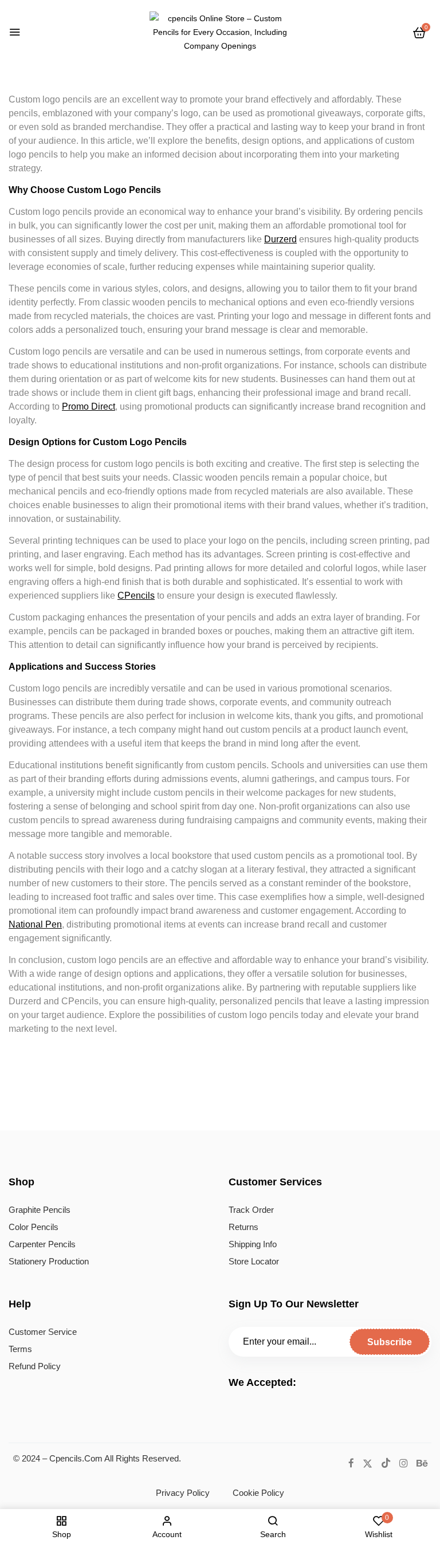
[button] (419, 32)
